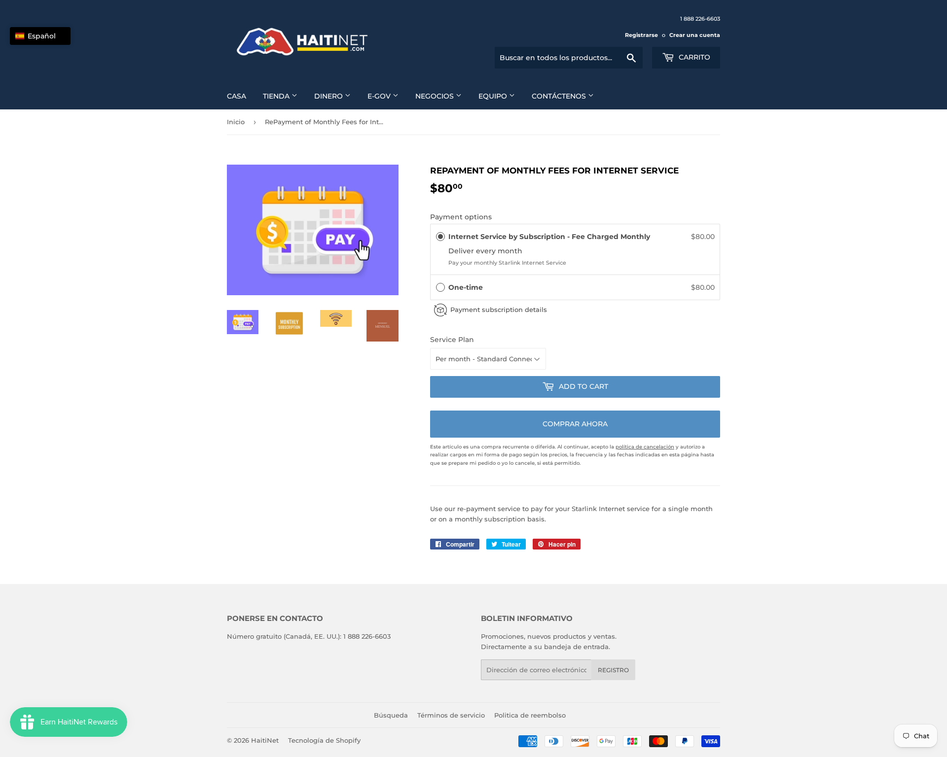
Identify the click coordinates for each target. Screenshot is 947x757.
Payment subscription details (498, 309)
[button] (575, 287)
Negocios (435, 96)
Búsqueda (391, 715)
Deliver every (473, 250)
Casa (236, 96)
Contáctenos (560, 96)
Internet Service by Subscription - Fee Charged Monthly (550, 236)
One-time (465, 287)
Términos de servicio (451, 715)
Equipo (493, 96)
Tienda (277, 96)
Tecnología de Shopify (324, 740)
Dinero (329, 96)
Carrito (693, 57)
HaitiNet (265, 740)
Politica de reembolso (530, 715)
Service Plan (452, 339)
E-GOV (380, 96)
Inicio (236, 122)
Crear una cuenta (694, 35)
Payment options (461, 216)
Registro (613, 670)
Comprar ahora (575, 423)
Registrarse (641, 35)
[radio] (440, 236)
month (510, 250)
